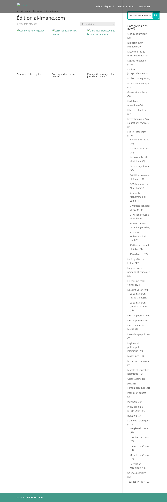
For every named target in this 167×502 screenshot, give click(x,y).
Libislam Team (35, 497)
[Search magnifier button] (155, 15)
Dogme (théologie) (137, 60)
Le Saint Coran (126, 6)
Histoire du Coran (139, 437)
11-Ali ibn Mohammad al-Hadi (138, 236)
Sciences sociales (136, 472)
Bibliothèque (103, 6)
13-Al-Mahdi (136, 254)
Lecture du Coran (139, 446)
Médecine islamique (138, 361)
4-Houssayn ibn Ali (140, 166)
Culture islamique (137, 33)
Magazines (144, 6)
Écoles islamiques (137, 78)
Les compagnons (136, 315)
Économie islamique (138, 83)
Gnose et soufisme (137, 92)
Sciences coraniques (138, 420)
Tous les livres (135, 481)
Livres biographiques (138, 334)
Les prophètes (135, 320)
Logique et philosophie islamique (133, 347)
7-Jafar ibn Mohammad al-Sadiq (138, 196)
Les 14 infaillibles (136, 131)
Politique (132, 401)
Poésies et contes (136, 392)
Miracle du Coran (139, 455)
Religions (132, 415)
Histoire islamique (137, 110)
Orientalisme (134, 378)
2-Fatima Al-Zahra (139, 148)
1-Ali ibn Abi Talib (139, 139)
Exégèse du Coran (139, 428)
